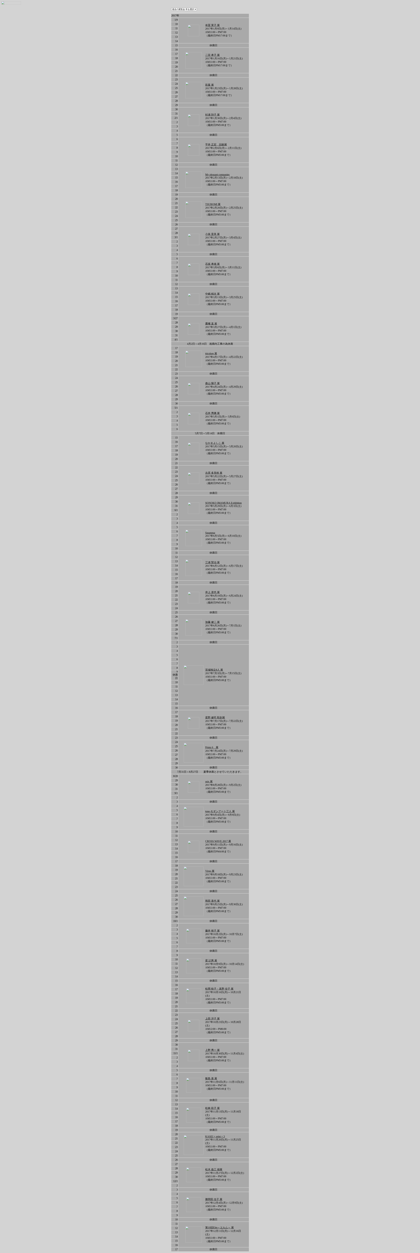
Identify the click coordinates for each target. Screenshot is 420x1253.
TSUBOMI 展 (212, 204)
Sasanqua (210, 532)
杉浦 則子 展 (212, 114)
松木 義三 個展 (213, 1169)
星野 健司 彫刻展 (215, 717)
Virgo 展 (209, 871)
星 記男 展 (211, 960)
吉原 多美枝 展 (213, 472)
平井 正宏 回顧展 (216, 144)
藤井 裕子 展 (212, 930)
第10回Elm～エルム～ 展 (219, 1227)
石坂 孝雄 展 (212, 264)
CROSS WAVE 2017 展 (218, 841)
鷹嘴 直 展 (211, 323)
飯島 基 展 (211, 1078)
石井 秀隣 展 (212, 413)
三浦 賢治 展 (212, 562)
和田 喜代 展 (212, 900)
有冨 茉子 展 (212, 25)
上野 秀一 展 (212, 1050)
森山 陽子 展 (212, 383)
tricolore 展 (211, 353)
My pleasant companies (217, 174)
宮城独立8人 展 (214, 669)
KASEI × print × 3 (215, 1136)
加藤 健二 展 (212, 622)
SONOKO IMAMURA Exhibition (223, 502)
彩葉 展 (209, 84)
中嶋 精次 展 (212, 293)
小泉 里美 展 (212, 234)
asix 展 (209, 781)
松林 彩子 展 (212, 1108)
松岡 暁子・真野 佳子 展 (219, 988)
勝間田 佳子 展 (213, 1199)
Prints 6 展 (211, 747)
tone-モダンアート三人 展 (220, 811)
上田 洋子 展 (212, 1018)
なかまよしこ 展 (214, 443)
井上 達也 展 (212, 592)
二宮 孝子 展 (212, 55)
